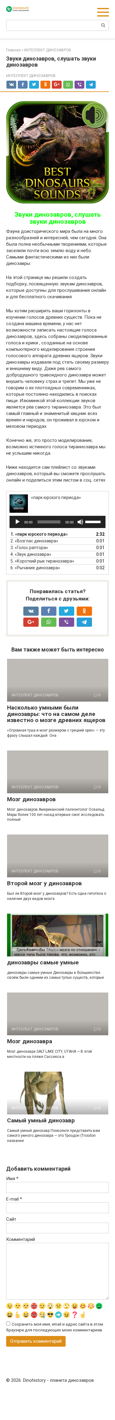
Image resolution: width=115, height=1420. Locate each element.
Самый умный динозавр (41, 1120)
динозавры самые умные (43, 962)
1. (39, 534)
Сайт (11, 1219)
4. (30, 554)
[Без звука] (80, 522)
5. (42, 561)
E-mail (14, 1199)
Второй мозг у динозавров (44, 883)
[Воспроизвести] (17, 522)
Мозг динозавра (29, 1041)
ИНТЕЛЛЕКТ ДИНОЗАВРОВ (31, 75)
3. (29, 547)
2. (34, 540)
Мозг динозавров (31, 799)
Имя (12, 1178)
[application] (57, 522)
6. (35, 567)
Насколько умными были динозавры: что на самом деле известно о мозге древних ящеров (56, 714)
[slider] (93, 521)
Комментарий (20, 1239)
